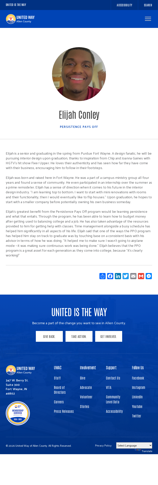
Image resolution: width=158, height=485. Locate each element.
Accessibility (114, 411)
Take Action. (79, 336)
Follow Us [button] (138, 367)
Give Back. (49, 336)
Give (82, 377)
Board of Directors (60, 389)
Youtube (137, 406)
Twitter (136, 415)
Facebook (138, 377)
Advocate (86, 387)
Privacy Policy (103, 445)
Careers (59, 401)
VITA (108, 387)
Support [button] (111, 367)
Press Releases (64, 411)
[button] (148, 19)
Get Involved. (108, 336)
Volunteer (86, 396)
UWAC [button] (57, 367)
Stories (84, 406)
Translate (147, 451)
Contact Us (113, 377)
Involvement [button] (88, 367)
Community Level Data (113, 399)
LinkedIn (137, 396)
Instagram (138, 387)
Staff (57, 377)
